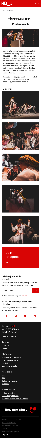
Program (5, 345)
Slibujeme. (25, 296)
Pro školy (5, 363)
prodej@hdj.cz (9, 332)
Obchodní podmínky (9, 423)
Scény (4, 375)
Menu (37, 3)
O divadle (5, 384)
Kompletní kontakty (10, 336)
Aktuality (10, 10)
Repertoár (6, 348)
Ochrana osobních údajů (10, 426)
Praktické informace (10, 360)
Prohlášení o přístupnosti (10, 432)
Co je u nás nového (9, 381)
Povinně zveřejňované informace (15, 399)
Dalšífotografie (12, 255)
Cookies (4, 429)
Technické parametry (10, 396)
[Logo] (7, 3)
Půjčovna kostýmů (9, 393)
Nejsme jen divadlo (9, 366)
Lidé (3, 378)
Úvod (3, 10)
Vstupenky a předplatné (11, 357)
